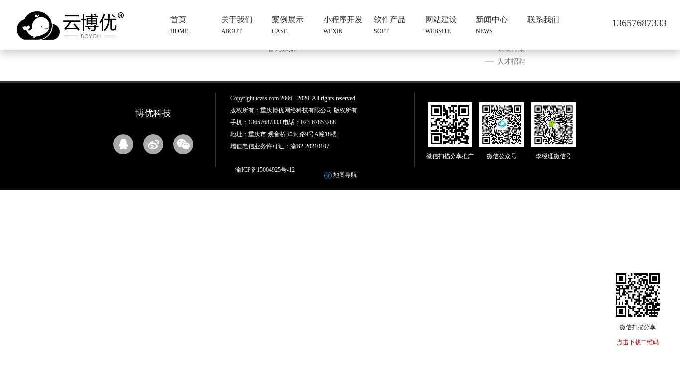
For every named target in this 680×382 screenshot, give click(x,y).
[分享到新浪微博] (153, 144)
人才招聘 (511, 61)
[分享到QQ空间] (123, 144)
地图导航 (345, 174)
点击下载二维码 (638, 342)
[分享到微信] (183, 144)
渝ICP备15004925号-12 (265, 169)
